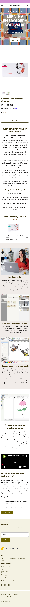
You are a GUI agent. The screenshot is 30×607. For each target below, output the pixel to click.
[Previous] (3, 228)
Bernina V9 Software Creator (12, 100)
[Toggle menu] (2, 5)
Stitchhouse (7, 601)
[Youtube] (9, 585)
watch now (7, 512)
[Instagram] (5, 585)
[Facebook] (2, 585)
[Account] (24, 5)
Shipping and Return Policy (7, 596)
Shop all (15, 40)
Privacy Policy (15, 594)
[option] (15, 69)
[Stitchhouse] (15, 5)
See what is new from (15, 2)
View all (15, 219)
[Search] (5, 5)
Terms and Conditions (6, 594)
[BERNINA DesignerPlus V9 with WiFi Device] (15, 228)
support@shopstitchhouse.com (9, 578)
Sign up (6, 540)
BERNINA (5, 113)
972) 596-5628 (6, 566)
